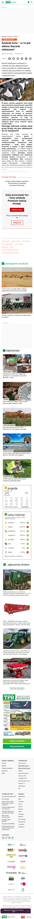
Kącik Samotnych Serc (24, 781)
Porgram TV (21, 783)
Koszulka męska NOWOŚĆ (6, 820)
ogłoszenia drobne (18, 564)
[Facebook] (9, 58)
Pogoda (20, 771)
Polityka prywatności (7, 768)
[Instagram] (6, 838)
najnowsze (13, 350)
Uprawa (20, 806)
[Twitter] (13, 58)
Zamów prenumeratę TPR (9, 796)
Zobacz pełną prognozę (11, 507)
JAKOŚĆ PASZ (5, 247)
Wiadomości (21, 796)
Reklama (4, 766)
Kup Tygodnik (5, 799)
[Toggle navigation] (3, 2)
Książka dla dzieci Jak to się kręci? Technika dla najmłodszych (8, 827)
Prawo (20, 804)
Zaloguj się (17, 222)
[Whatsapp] (26, 58)
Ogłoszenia (21, 827)
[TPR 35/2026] (17, 715)
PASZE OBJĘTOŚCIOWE (7, 244)
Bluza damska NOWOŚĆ (8, 824)
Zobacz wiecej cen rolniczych (13, 556)
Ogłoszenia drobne (23, 773)
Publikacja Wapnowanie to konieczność (8, 808)
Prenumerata (21, 822)
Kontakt (4, 763)
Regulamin (4, 771)
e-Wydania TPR (22, 778)
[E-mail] (22, 58)
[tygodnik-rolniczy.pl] (11, 2)
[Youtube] (9, 838)
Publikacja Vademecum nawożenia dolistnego (8, 812)
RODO (3, 773)
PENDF (11, 247)
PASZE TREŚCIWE (19, 244)
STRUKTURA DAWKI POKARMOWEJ (10, 253)
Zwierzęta (21, 814)
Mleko (16, 36)
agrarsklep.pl (21, 786)
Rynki (19, 799)
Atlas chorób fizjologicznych (6, 816)
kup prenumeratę (17, 746)
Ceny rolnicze (22, 819)
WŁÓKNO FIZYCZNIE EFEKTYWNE (10, 250)
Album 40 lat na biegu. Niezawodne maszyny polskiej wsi (8, 803)
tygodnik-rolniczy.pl (7, 36)
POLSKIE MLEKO (26, 241)
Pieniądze (20, 801)
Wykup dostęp (17, 210)
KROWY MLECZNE (16, 241)
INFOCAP (20, 817)
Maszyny (20, 809)
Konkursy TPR (22, 776)
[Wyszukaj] (32, 2)
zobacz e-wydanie (17, 741)
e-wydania (21, 824)
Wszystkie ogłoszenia (17, 688)
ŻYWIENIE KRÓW (6, 241)
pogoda (12, 488)
